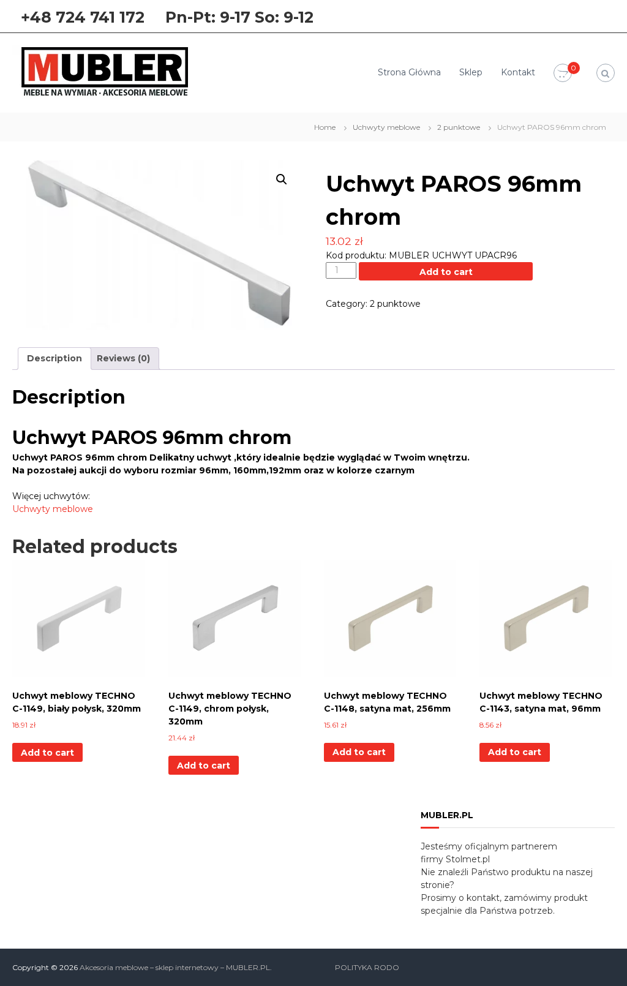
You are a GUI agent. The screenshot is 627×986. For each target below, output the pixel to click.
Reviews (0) (123, 358)
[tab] (54, 358)
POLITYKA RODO (367, 967)
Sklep (470, 72)
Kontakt (518, 72)
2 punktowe (458, 127)
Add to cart (446, 271)
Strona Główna (409, 72)
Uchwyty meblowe (386, 127)
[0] (562, 73)
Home (325, 127)
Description (54, 358)
